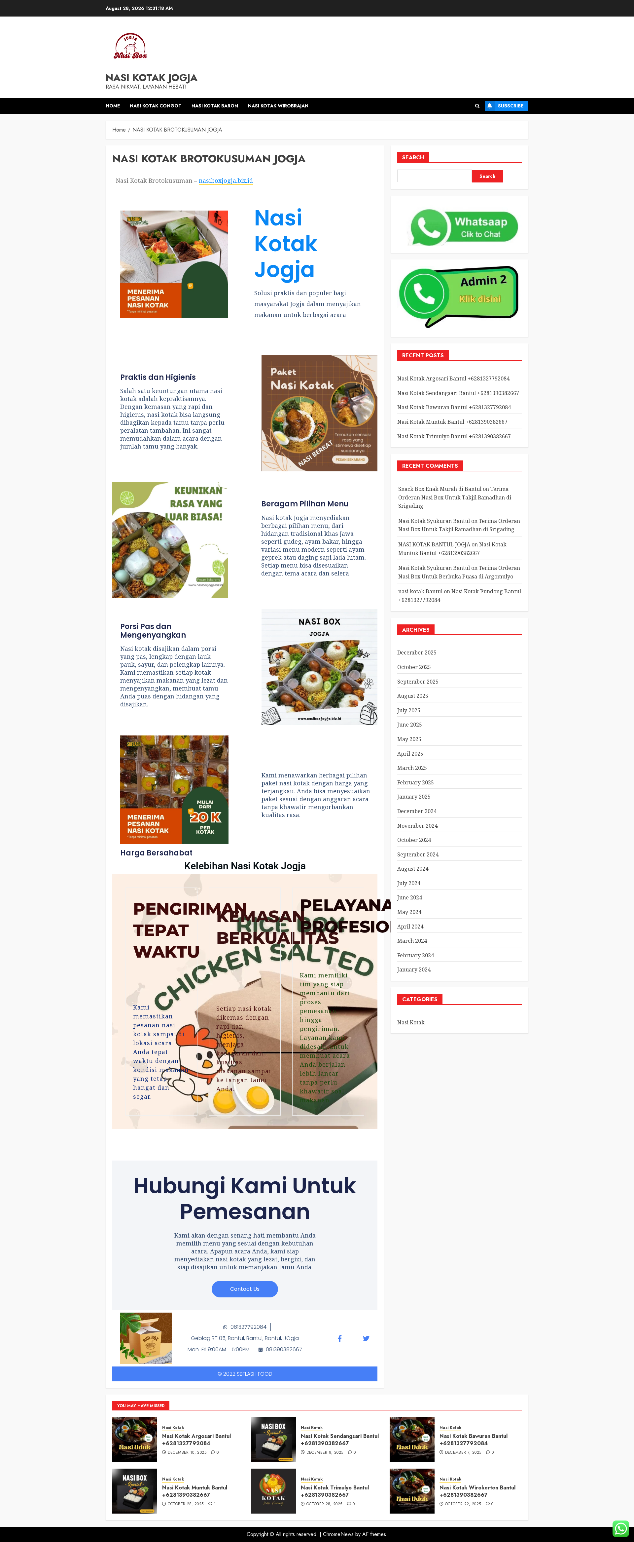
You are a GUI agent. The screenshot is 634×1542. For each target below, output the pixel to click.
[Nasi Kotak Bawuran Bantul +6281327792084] (412, 1439)
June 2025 (409, 724)
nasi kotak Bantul (420, 591)
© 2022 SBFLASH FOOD (245, 1374)
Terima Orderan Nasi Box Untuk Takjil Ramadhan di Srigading (454, 497)
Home (113, 105)
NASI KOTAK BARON (215, 105)
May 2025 (409, 739)
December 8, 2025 (324, 1452)
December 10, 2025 (187, 1452)
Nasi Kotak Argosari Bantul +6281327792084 (453, 378)
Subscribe (510, 105)
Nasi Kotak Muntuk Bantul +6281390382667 (452, 421)
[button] (477, 105)
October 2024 (414, 840)
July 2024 (408, 883)
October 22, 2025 (463, 1504)
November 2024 (417, 825)
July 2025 (408, 710)
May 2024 (409, 912)
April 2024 (410, 926)
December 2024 (417, 811)
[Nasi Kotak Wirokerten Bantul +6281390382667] (412, 1491)
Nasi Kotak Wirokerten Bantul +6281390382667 (477, 1491)
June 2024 (409, 897)
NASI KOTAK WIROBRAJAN (278, 105)
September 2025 (418, 681)
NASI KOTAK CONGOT (156, 105)
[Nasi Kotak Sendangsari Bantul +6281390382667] (273, 1439)
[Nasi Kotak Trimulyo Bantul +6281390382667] (273, 1491)
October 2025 (414, 667)
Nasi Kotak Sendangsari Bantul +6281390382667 (458, 393)
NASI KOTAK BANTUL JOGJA (434, 544)
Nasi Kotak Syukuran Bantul (434, 521)
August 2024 (412, 868)
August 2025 (412, 695)
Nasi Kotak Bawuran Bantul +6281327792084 (454, 407)
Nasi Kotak (411, 1022)
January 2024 (414, 969)
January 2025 (414, 796)
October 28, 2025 (186, 1504)
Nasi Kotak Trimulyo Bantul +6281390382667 (454, 436)
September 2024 (418, 854)
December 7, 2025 (463, 1452)
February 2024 (415, 955)
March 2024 (412, 940)
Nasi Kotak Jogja (151, 77)
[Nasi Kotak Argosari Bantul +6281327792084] (134, 1439)
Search (413, 157)
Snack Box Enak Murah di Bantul (439, 489)
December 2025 (417, 652)
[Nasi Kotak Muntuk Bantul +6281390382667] (134, 1491)
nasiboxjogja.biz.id (226, 180)
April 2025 (410, 753)
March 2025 (412, 767)
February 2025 (415, 782)
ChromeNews (338, 1534)
